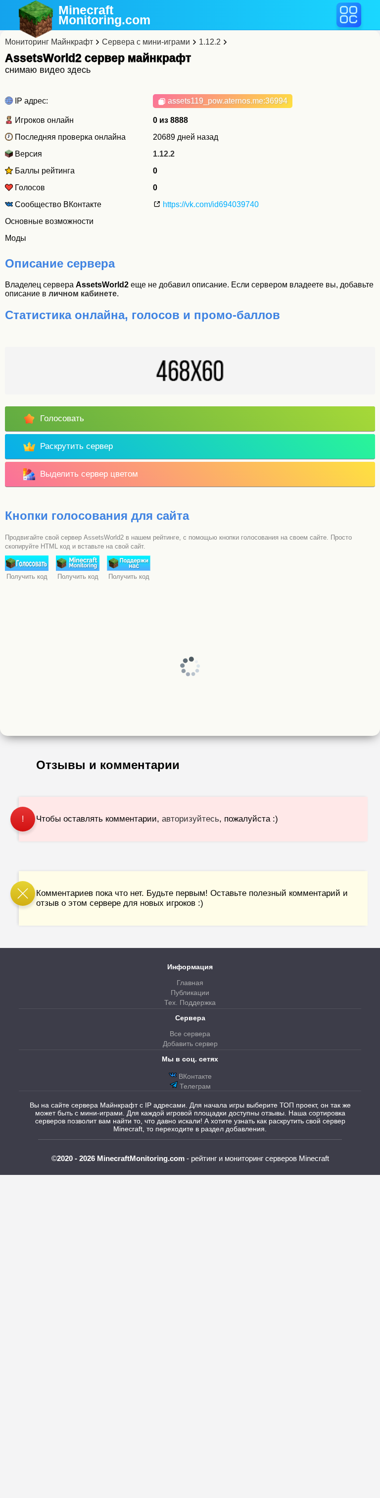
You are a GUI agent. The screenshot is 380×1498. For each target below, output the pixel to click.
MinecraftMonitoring (104, 15)
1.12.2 (164, 154)
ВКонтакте (194, 1076)
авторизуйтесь (190, 819)
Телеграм (194, 1086)
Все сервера (190, 1034)
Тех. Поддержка (190, 1002)
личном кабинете (82, 293)
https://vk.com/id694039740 (210, 204)
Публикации (190, 993)
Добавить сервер (190, 1044)
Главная (190, 983)
